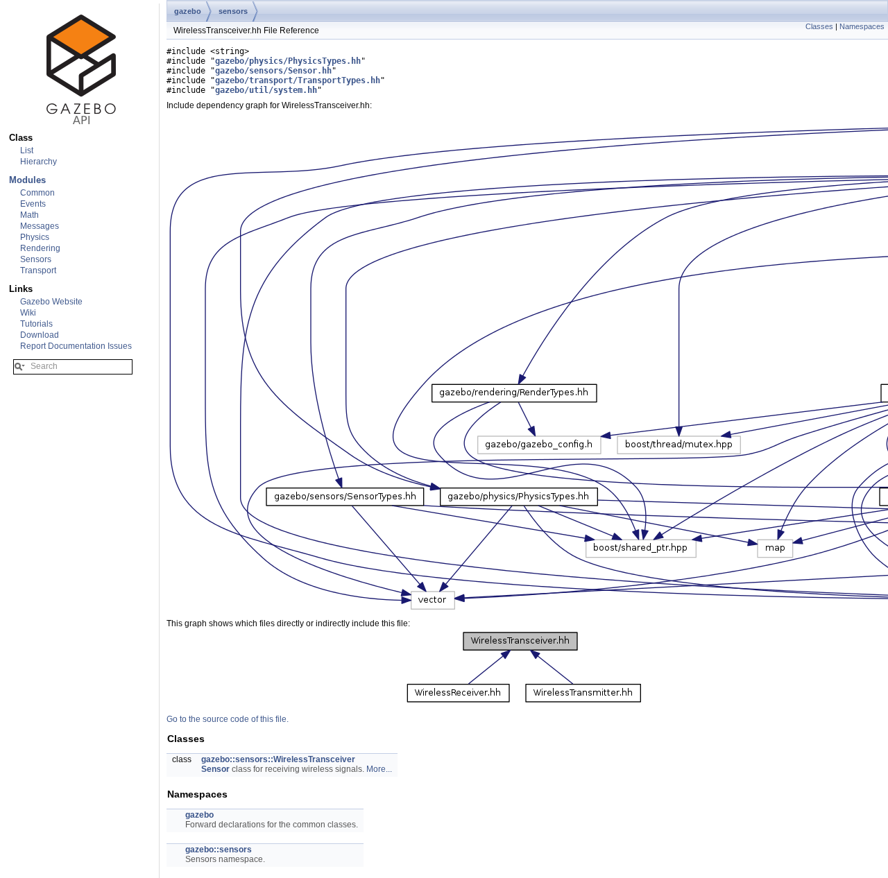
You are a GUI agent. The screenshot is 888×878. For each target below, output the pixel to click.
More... (379, 769)
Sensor (215, 769)
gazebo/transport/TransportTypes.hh (297, 80)
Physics (34, 237)
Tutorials (36, 324)
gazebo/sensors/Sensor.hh (273, 71)
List (26, 150)
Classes (819, 26)
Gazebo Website (51, 302)
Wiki (28, 313)
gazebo (187, 11)
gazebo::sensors (218, 849)
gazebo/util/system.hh (266, 90)
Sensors (35, 259)
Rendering (40, 248)
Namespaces (862, 26)
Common (37, 193)
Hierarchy (38, 161)
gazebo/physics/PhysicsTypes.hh (288, 61)
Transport (38, 270)
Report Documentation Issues (76, 346)
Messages (39, 226)
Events (33, 204)
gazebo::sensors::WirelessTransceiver (278, 759)
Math (29, 215)
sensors (233, 11)
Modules (27, 180)
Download (39, 335)
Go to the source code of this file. (227, 719)
